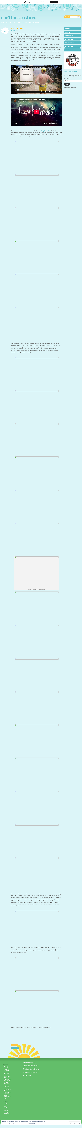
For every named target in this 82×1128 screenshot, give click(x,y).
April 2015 (6, 1069)
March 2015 (6, 1070)
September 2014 (7, 1079)
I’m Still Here (17, 28)
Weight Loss (7, 1113)
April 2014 (6, 1086)
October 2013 (7, 1095)
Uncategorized (7, 1112)
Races (16, 1045)
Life (13, 1045)
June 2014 (6, 1083)
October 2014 (7, 1077)
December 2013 (7, 1092)
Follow (67, 84)
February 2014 (7, 1089)
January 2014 (7, 1090)
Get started (53, 2)
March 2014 (6, 1088)
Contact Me (67, 32)
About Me (67, 28)
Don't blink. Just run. (18, 17)
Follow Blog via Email (71, 71)
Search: (67, 16)
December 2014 (7, 1075)
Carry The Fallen (45, 131)
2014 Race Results (69, 43)
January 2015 (7, 1073)
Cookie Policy (32, 1123)
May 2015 (6, 1067)
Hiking (5, 1104)
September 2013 (7, 1096)
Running (6, 1110)
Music (5, 1107)
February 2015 (7, 1072)
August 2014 (7, 1080)
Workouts (6, 1114)
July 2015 (6, 1066)
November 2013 (7, 1093)
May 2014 (6, 1085)
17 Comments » (15, 1048)
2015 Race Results (69, 39)
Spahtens (14, 347)
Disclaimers (67, 50)
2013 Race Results (69, 46)
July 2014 (6, 1082)
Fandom (6, 1103)
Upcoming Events (69, 35)
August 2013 (7, 1098)
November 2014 (7, 1076)
